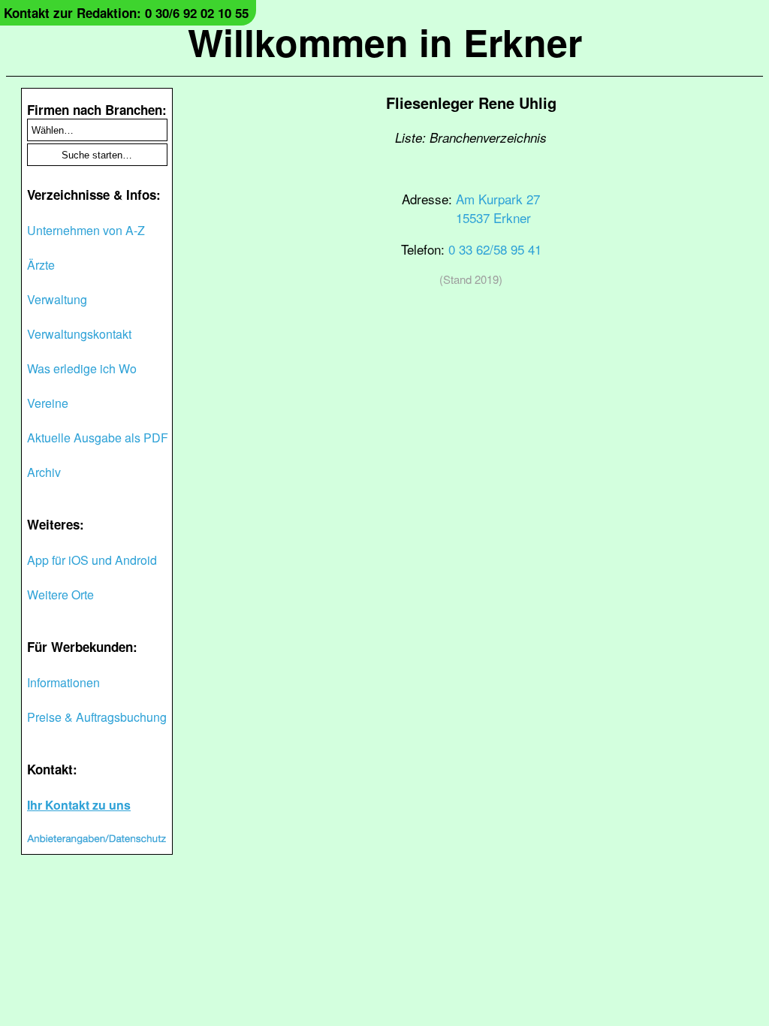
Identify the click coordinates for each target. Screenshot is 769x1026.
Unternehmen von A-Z (86, 230)
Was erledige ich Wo (82, 368)
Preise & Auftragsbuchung (97, 717)
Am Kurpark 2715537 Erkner (498, 208)
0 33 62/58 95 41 (494, 249)
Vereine (47, 403)
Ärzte (41, 264)
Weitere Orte (60, 594)
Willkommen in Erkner (385, 41)
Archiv (44, 472)
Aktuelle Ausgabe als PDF (97, 437)
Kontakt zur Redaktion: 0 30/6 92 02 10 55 (126, 13)
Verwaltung (57, 299)
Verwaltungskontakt (79, 334)
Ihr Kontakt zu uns (79, 804)
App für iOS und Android (92, 560)
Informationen (63, 682)
